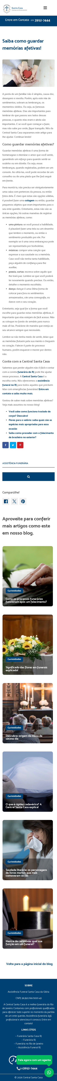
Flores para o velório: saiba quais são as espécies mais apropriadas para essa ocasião (30, 424)
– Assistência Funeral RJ (28, 1047)
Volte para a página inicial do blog (29, 964)
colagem (29, 200)
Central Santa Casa (32, 376)
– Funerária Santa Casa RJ (28, 1036)
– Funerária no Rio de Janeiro (28, 1043)
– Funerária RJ (29, 1039)
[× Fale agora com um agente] (49, 1072)
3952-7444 (40, 20)
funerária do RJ (26, 371)
